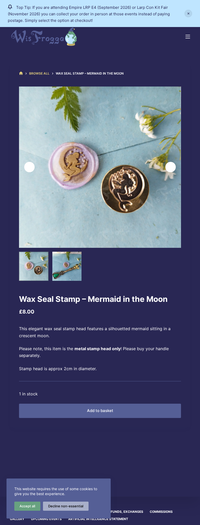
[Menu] (187, 36)
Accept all (27, 506)
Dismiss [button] (188, 13)
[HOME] (21, 73)
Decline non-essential (65, 506)
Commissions (161, 512)
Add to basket (100, 410)
